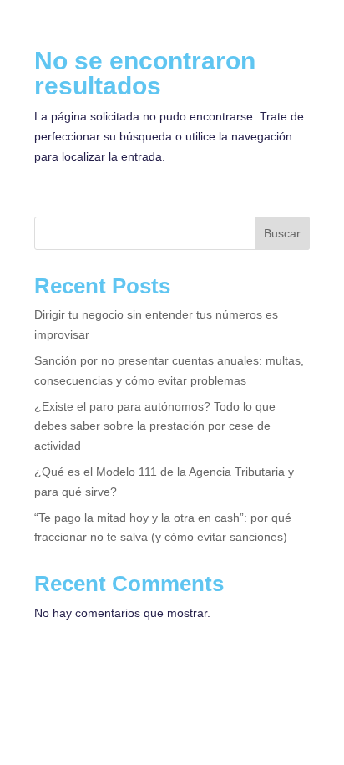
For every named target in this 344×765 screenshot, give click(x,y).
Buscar (282, 233)
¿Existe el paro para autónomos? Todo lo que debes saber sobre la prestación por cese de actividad (155, 426)
